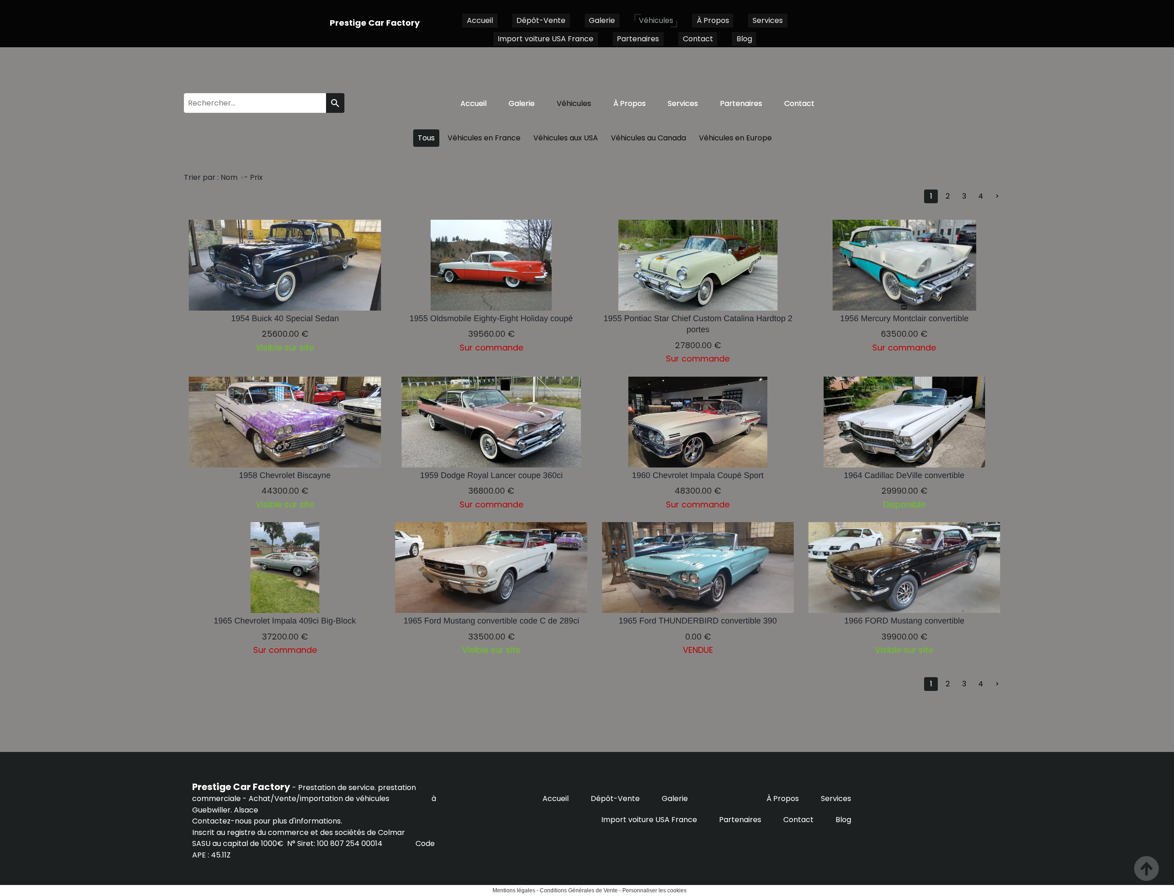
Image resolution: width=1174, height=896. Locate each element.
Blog (744, 38)
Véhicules (656, 20)
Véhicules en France (484, 138)
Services (768, 20)
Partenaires (638, 38)
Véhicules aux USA (565, 138)
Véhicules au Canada (648, 138)
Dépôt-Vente (540, 20)
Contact (698, 38)
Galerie (602, 20)
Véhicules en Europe (735, 138)
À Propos (713, 20)
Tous (426, 138)
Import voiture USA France (545, 38)
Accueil (480, 20)
